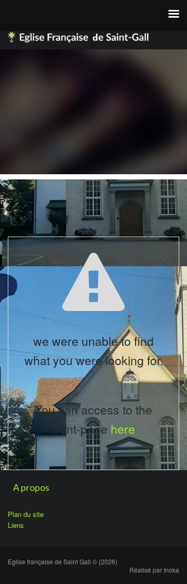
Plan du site (26, 514)
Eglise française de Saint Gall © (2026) (62, 561)
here (123, 428)
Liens (16, 525)
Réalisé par (154, 569)
